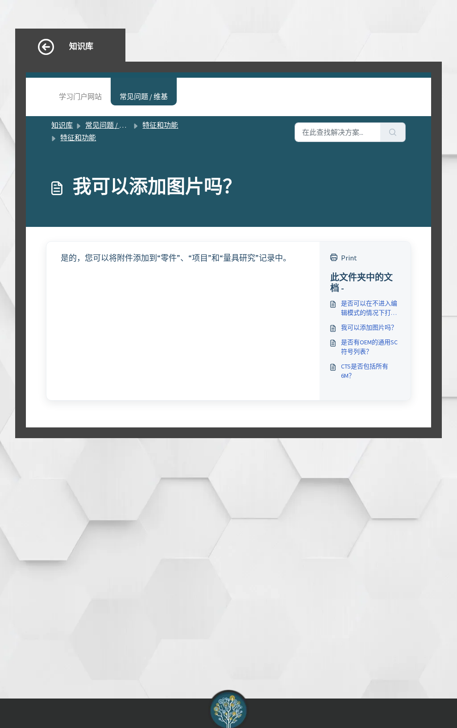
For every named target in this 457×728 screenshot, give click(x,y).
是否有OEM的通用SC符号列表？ (369, 347)
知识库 (62, 125)
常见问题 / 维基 (144, 96)
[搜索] (393, 132)
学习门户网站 (80, 96)
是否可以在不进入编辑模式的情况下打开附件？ (369, 308)
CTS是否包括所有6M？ (364, 371)
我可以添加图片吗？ (369, 327)
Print (349, 257)
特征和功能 (160, 125)
